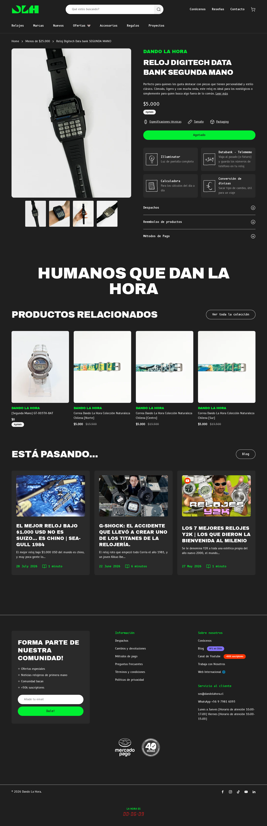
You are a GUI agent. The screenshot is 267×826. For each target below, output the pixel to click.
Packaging (222, 122)
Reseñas (218, 9)
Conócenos (198, 9)
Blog (245, 454)
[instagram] (230, 791)
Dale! (50, 711)
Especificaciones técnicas (165, 122)
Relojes (18, 26)
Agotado (199, 135)
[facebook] (222, 791)
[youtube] (246, 791)
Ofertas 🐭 (81, 26)
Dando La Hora (165, 51)
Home (15, 41)
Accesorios (108, 26)
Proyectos (156, 26)
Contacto (237, 9)
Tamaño (199, 122)
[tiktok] (238, 791)
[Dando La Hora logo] (25, 9)
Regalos (133, 26)
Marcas (38, 26)
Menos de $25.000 (37, 41)
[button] (253, 9)
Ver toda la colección (230, 314)
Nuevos (58, 26)
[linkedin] (253, 791)
